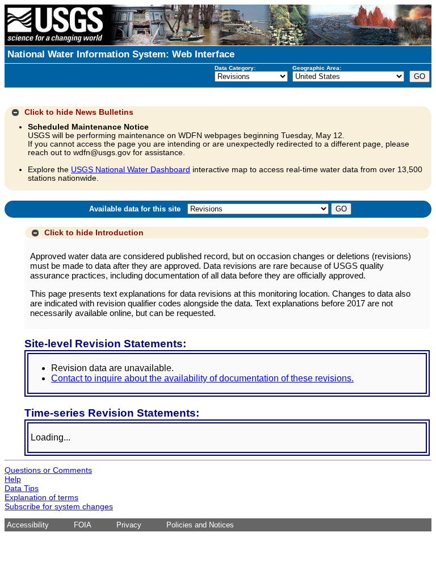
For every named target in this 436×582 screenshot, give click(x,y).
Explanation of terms (41, 497)
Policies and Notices (200, 525)
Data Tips (22, 488)
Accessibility (28, 525)
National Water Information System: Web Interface (120, 54)
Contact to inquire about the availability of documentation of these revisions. (202, 378)
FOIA (82, 525)
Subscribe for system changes (59, 506)
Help (13, 479)
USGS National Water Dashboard (130, 169)
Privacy (128, 525)
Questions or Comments (48, 470)
